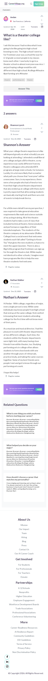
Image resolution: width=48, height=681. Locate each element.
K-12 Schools (24, 588)
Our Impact (24, 529)
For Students (24, 564)
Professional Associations (24, 612)
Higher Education (24, 596)
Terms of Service (24, 644)
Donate (24, 577)
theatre (7, 80)
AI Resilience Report (24, 631)
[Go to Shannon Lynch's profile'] (6, 130)
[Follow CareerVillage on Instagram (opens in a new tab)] (7, 666)
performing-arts (18, 80)
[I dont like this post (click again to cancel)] (42, 132)
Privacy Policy (24, 648)
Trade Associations (24, 608)
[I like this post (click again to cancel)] (42, 16)
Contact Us (24, 549)
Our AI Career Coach (24, 553)
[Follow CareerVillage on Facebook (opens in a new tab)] (7, 657)
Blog (24, 541)
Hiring (24, 537)
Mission (24, 525)
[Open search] (31, 3)
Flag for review (13, 267)
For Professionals (24, 569)
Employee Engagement (24, 600)
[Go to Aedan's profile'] (6, 21)
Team (24, 533)
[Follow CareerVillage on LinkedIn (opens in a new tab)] (7, 662)
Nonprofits (24, 592)
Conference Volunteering (24, 616)
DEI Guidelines (24, 640)
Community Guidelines (24, 636)
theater (30, 80)
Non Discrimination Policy (24, 652)
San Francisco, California (21, 21)
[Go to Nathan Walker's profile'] (6, 284)
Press (24, 545)
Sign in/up (39, 4)
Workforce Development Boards (24, 604)
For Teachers (24, 573)
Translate (34, 27)
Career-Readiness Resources (24, 627)
